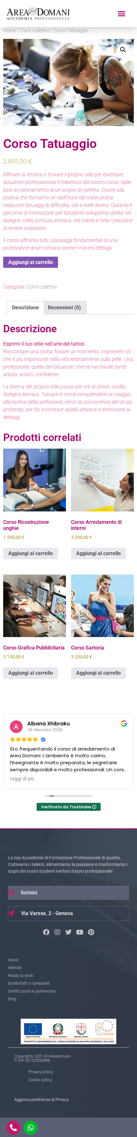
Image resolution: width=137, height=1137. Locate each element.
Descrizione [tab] (25, 307)
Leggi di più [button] (22, 779)
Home (9, 30)
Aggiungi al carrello (30, 262)
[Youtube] (80, 932)
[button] (121, 14)
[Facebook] (46, 932)
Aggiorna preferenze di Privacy (41, 1099)
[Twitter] (68, 932)
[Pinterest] (91, 932)
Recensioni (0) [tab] (64, 307)
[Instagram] (57, 932)
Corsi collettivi (34, 30)
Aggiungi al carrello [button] (30, 553)
